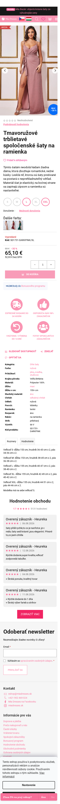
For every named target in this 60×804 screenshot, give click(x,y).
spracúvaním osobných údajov (36, 660)
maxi (32, 386)
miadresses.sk (15, 705)
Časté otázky (10, 729)
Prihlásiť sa (15, 670)
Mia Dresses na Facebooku (22, 701)
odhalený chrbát (37, 397)
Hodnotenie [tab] (28, 441)
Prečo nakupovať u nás (15, 725)
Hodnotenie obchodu (30, 501)
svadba (38, 372)
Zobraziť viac (30, 614)
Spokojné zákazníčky (14, 737)
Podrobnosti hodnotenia (16, 124)
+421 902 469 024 (17, 697)
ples (32, 372)
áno (32, 394)
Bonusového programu (33, 286)
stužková (34, 375)
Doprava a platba (12, 721)
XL (36, 201)
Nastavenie (29, 785)
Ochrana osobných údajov (16, 752)
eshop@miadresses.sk (20, 693)
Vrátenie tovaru (11, 733)
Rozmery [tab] (11, 441)
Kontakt (7, 756)
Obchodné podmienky (14, 748)
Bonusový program (13, 740)
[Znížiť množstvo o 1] (35, 265)
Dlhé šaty (34, 364)
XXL (45, 201)
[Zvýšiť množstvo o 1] (51, 265)
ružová (33, 368)
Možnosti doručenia (29, 210)
